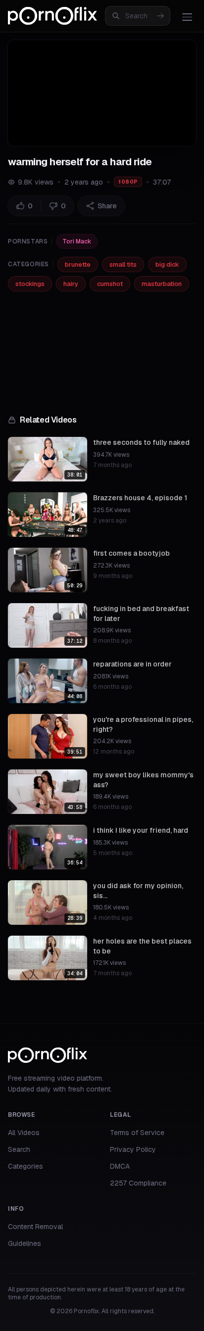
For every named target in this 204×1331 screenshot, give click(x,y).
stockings (30, 284)
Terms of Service (137, 1132)
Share (107, 205)
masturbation (162, 284)
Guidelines (24, 1243)
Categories (25, 1166)
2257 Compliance (138, 1183)
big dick (167, 264)
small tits (123, 264)
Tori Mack (76, 241)
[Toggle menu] (187, 17)
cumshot (110, 284)
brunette (78, 264)
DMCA (120, 1166)
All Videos (24, 1132)
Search (19, 1149)
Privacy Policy (133, 1149)
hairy (70, 284)
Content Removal (35, 1226)
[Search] (160, 16)
